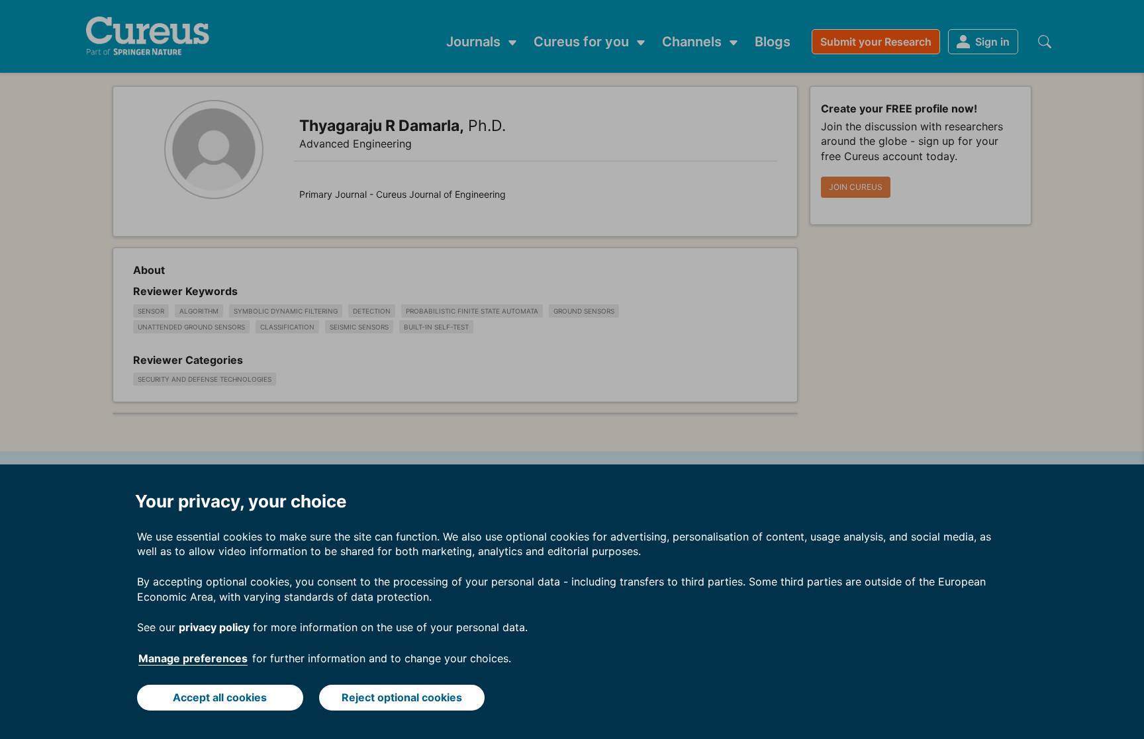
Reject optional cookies (402, 697)
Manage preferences (193, 658)
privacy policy (214, 627)
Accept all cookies (220, 697)
